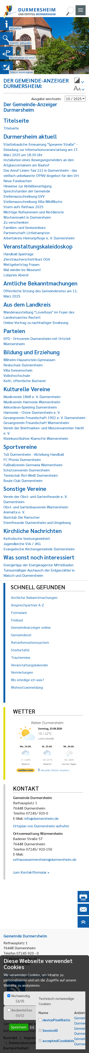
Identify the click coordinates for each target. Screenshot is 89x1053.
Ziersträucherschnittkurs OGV (26, 259)
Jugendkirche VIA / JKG (22, 543)
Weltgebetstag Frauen (21, 264)
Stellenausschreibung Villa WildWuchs (32, 201)
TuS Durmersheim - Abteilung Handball (33, 454)
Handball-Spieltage (18, 253)
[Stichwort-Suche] (70, 14)
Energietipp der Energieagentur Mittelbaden (38, 564)
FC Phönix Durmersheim (22, 459)
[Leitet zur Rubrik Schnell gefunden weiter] (6, 38)
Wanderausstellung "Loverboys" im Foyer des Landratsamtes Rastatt (38, 315)
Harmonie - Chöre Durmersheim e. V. (31, 412)
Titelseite (11, 128)
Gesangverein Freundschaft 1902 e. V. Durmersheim (44, 417)
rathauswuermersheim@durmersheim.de (44, 859)
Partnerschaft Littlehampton (26, 232)
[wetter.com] (25, 771)
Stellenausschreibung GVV (24, 196)
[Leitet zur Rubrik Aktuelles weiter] (6, 24)
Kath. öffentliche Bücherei (24, 380)
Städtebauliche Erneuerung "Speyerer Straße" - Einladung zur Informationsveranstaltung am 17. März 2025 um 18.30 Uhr (41, 149)
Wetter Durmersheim (47, 722)
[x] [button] (32, 1027)
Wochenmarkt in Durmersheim (27, 217)
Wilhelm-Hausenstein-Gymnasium (29, 359)
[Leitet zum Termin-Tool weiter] (6, 67)
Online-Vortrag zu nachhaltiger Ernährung (35, 322)
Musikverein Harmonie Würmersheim (31, 401)
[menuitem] (79, 81)
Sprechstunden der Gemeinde (26, 191)
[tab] (20, 998)
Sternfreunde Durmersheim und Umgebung (37, 522)
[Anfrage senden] (83, 913)
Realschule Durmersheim (23, 364)
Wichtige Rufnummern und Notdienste (33, 212)
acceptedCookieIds (58, 1040)
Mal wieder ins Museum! (22, 269)
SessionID (50, 1030)
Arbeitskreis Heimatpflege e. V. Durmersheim (39, 237)
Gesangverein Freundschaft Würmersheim (36, 422)
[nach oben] (83, 926)
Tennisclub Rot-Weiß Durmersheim (30, 475)
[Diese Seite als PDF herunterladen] (83, 900)
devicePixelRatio (56, 1019)
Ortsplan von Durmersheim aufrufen (41, 825)
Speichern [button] (18, 1027)
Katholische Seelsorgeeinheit (26, 538)
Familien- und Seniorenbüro (24, 227)
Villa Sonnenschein (17, 370)
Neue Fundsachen (17, 180)
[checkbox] (8, 995)
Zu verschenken (16, 222)
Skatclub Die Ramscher (21, 517)
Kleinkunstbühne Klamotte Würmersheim (35, 438)
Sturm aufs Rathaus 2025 (23, 206)
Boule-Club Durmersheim (22, 480)
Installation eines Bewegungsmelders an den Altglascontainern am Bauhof (38, 162)
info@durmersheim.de (41, 818)
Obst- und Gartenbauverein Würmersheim (35, 507)
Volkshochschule (16, 375)
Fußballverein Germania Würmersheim (33, 464)
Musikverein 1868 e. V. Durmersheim (31, 396)
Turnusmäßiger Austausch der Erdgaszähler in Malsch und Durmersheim (39, 573)
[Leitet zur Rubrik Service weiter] (6, 53)
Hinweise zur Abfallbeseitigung (27, 186)
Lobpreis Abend (15, 274)
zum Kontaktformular (30, 872)
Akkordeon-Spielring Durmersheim (30, 407)
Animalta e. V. (14, 512)
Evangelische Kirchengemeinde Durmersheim (39, 548)
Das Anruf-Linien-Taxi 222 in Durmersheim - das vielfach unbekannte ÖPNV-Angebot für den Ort (41, 173)
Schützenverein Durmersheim (26, 470)
